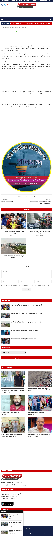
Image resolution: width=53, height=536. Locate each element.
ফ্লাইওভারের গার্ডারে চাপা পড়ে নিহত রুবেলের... (15, 523)
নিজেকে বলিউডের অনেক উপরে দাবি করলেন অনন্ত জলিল (24, 330)
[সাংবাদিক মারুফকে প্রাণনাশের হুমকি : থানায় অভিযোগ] (13, 403)
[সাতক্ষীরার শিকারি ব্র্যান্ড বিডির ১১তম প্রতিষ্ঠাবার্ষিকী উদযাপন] (40, 403)
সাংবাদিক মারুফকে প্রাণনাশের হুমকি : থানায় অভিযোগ (12, 413)
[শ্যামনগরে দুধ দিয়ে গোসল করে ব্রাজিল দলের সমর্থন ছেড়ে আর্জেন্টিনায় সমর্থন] (13, 221)
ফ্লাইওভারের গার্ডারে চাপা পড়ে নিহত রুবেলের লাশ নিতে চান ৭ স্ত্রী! (26, 313)
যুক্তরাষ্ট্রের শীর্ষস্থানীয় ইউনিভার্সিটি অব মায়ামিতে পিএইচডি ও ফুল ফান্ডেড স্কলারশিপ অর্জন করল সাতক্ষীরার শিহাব (12, 390)
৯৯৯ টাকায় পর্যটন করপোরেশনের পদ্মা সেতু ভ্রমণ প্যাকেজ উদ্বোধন (26, 322)
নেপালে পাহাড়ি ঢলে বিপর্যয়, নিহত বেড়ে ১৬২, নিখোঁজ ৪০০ (27, 23)
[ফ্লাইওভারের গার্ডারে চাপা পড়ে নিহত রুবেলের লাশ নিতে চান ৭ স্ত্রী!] (39, 221)
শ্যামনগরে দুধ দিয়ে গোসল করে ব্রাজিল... (15, 515)
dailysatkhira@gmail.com (13, 498)
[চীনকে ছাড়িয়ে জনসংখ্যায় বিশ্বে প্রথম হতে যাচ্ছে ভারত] (5, 341)
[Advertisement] (26, 13)
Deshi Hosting (47, 533)
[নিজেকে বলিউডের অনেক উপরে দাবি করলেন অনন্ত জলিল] (5, 332)
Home (3, 27)
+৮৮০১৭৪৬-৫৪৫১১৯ (11, 496)
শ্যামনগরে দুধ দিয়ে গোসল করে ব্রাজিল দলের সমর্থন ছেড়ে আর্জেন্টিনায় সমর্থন (29, 305)
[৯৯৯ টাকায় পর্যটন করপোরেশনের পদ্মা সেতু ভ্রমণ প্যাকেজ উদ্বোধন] (13, 246)
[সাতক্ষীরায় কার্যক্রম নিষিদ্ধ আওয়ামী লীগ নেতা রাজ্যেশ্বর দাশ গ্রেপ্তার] (40, 425)
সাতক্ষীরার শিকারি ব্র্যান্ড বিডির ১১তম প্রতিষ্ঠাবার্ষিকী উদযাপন (37, 413)
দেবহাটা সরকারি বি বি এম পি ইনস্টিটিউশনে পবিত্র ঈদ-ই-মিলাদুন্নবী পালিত (11, 435)
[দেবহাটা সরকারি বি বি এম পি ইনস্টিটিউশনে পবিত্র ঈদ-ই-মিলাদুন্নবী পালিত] (13, 425)
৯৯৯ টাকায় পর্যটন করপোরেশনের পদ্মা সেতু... (15, 531)
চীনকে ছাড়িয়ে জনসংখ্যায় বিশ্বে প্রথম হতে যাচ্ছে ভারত (23, 339)
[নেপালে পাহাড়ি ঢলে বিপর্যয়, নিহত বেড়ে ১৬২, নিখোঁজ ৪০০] (40, 379)
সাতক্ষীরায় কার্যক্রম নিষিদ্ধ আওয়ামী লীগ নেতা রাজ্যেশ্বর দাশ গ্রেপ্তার (39, 435)
